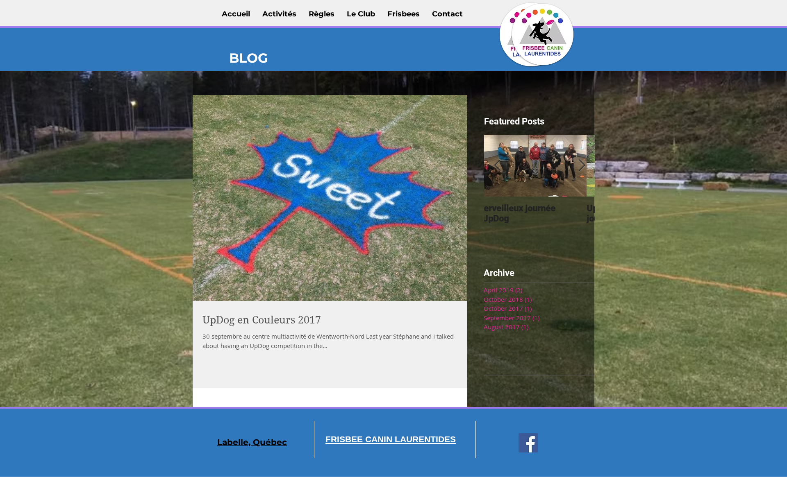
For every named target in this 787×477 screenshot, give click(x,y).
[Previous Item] (497, 165)
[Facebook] (528, 442)
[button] (279, 14)
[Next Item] (581, 165)
